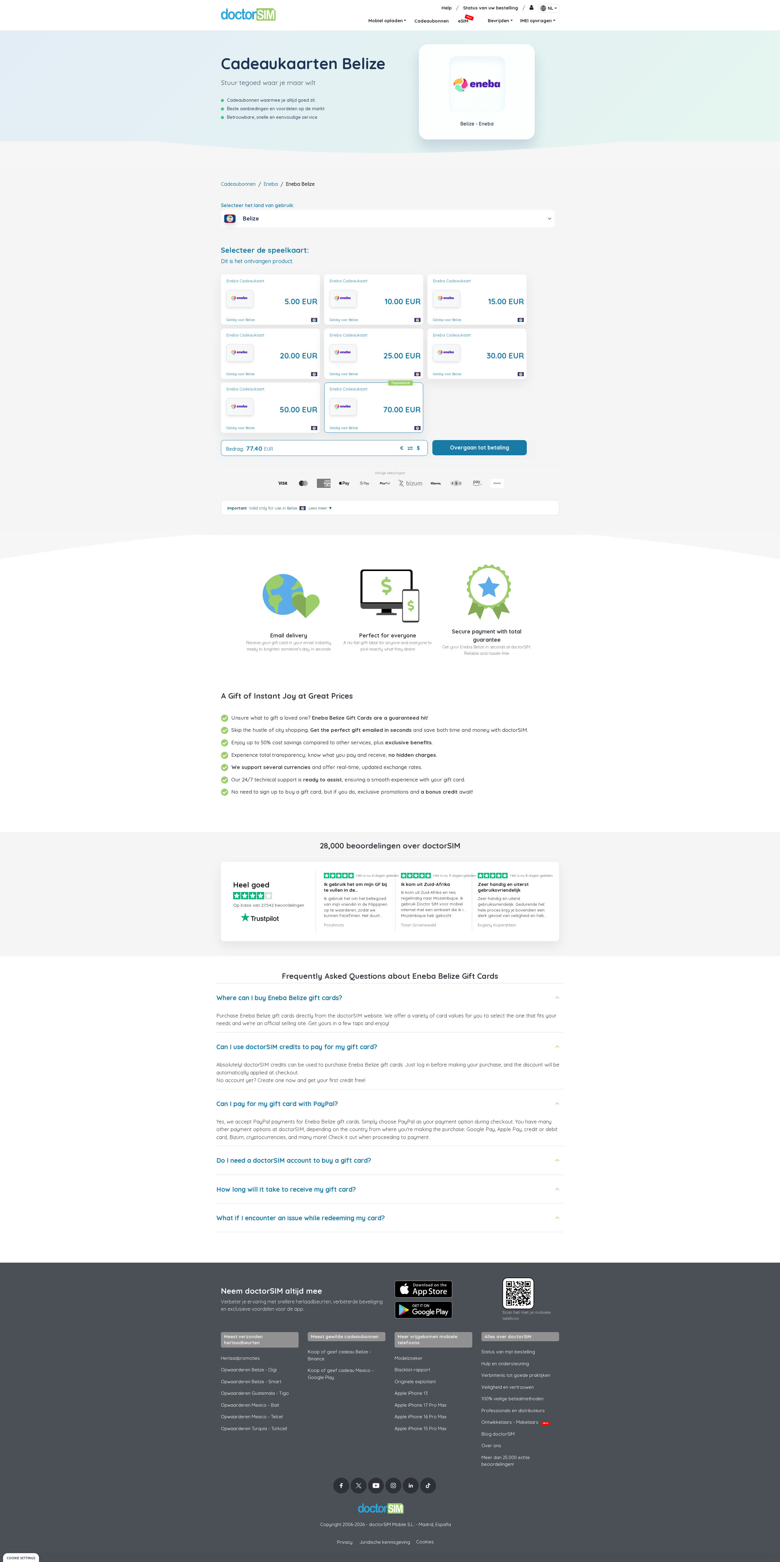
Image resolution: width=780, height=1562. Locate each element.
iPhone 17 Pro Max (420, 1405)
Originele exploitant (415, 1381)
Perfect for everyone (387, 635)
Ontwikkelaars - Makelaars (514, 1422)
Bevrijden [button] (498, 20)
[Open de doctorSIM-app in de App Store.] (423, 1289)
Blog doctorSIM (498, 1434)
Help (446, 8)
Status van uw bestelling (490, 8)
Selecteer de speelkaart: (265, 250)
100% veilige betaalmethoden (512, 1399)
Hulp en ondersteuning (505, 1363)
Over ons (491, 1445)
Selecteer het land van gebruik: (257, 205)
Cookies (425, 1542)
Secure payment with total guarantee (487, 635)
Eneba (271, 184)
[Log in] (531, 8)
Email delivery (288, 635)
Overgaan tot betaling (479, 447)
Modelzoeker (409, 1358)
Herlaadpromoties (240, 1358)
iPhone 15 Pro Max (420, 1428)
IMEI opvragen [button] (536, 20)
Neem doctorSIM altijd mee (271, 1291)
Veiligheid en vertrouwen (507, 1387)
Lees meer (320, 508)
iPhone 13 (411, 1393)
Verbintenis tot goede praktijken (515, 1375)
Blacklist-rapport (412, 1370)
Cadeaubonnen (238, 184)
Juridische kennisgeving (385, 1542)
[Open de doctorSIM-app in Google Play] (423, 1309)
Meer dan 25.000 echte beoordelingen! (505, 1460)
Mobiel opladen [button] (385, 20)
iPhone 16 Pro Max (420, 1416)
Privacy (345, 1542)
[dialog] (21, 1557)
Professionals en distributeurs (513, 1410)
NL (550, 8)
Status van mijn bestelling (508, 1352)
